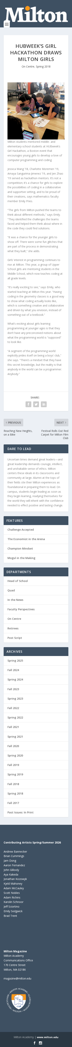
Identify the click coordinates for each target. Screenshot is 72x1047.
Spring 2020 (15, 755)
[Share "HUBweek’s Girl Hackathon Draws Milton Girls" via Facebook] (28, 404)
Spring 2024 (15, 679)
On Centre (28, 66)
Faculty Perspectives (21, 609)
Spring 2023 (15, 698)
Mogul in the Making (21, 558)
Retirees (12, 628)
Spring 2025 (15, 660)
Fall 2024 (13, 670)
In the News (15, 600)
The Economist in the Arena (26, 539)
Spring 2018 (43, 66)
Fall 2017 (13, 803)
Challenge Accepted (20, 529)
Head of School (17, 581)
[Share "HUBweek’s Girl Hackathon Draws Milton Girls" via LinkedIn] (44, 404)
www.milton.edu (47, 1037)
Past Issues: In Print (20, 812)
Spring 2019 (15, 774)
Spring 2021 (15, 736)
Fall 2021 (13, 727)
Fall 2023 (13, 689)
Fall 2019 (13, 765)
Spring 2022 (15, 717)
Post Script (14, 638)
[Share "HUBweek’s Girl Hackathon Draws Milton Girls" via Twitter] (36, 404)
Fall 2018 (13, 784)
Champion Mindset (20, 548)
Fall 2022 (13, 708)
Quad (11, 590)
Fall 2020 (13, 746)
